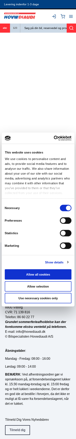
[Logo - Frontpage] (20, 16)
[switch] (65, 220)
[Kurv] (63, 16)
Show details (54, 262)
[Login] (55, 16)
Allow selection (38, 286)
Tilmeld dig (17, 430)
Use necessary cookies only (38, 298)
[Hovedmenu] (71, 16)
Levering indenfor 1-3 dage (21, 4)
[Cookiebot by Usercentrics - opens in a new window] (54, 138)
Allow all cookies (38, 274)
